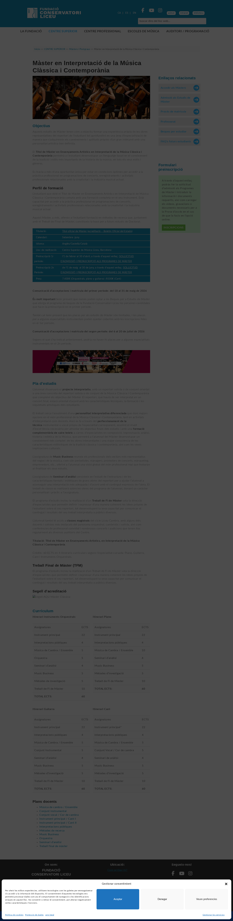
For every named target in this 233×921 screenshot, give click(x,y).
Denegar (162, 899)
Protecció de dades (34, 915)
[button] (226, 884)
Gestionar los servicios (213, 915)
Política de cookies (14, 915)
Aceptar (118, 899)
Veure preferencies (206, 899)
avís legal (49, 915)
